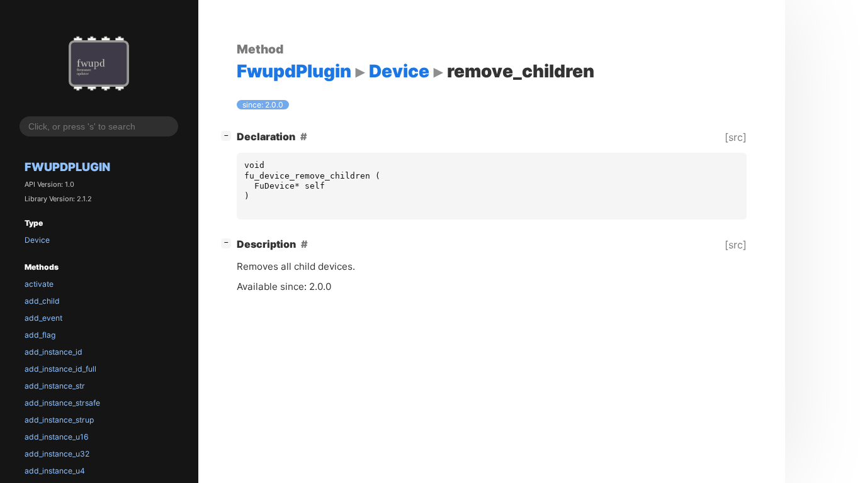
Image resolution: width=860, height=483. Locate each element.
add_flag (40, 335)
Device (37, 240)
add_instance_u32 (57, 453)
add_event (43, 318)
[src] (736, 137)
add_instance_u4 (55, 470)
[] (228, 135)
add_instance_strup (59, 420)
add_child (42, 301)
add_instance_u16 (57, 436)
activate (39, 284)
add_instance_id (53, 352)
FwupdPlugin (67, 167)
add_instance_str (55, 386)
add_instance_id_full (60, 369)
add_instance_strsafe (62, 403)
